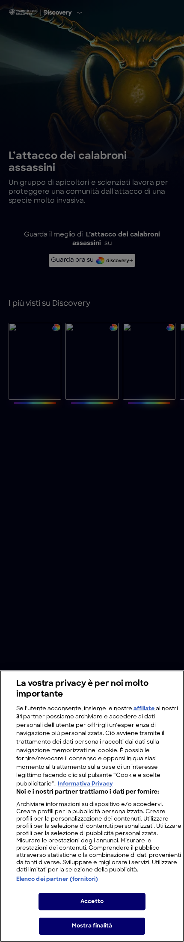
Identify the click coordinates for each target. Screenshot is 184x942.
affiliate (145, 709)
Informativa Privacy (85, 784)
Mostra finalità (92, 926)
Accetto (92, 901)
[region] (92, 806)
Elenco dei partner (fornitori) (57, 879)
